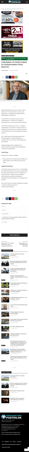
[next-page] (4, 364)
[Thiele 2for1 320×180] (12, 37)
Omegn (3, 265)
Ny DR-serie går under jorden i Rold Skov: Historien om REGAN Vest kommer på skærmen (18, 262)
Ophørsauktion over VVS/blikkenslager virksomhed (23, 245)
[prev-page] (2, 364)
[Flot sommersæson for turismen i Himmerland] (5, 256)
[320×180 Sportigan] (12, 23)
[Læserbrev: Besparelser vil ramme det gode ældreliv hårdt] (5, 336)
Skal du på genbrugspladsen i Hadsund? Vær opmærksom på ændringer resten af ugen (18, 358)
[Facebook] (7, 77)
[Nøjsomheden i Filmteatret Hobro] (5, 393)
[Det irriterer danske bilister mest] (5, 329)
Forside (2, 8)
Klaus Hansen (5, 70)
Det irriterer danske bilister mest (17, 326)
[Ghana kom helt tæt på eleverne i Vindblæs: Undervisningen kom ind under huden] (5, 278)
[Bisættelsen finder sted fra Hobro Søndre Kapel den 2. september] (5, 400)
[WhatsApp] (16, 77)
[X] (10, 77)
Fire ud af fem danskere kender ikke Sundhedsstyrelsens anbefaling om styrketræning (18, 270)
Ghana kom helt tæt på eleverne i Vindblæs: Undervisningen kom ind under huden (19, 277)
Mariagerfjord (7, 8)
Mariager (7, 55)
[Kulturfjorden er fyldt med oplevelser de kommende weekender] (5, 292)
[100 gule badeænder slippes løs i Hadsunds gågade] (5, 314)
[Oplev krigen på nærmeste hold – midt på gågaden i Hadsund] (5, 299)
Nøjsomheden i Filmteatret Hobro (17, 390)
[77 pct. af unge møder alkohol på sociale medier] (5, 307)
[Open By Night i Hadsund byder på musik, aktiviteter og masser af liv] (5, 321)
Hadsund (3, 55)
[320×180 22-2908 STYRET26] (12, 52)
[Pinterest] (13, 77)
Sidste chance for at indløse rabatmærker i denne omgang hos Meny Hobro (7, 245)
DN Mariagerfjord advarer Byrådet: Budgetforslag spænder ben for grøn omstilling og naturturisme (18, 350)
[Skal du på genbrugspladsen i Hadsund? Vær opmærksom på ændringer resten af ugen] (5, 358)
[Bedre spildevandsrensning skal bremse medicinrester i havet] (5, 285)
